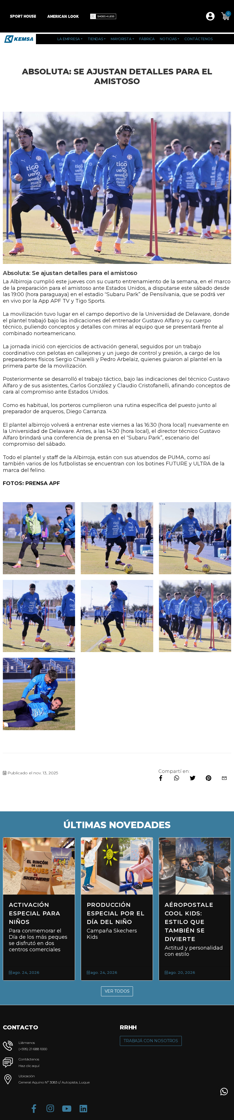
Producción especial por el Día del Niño (50, 913)
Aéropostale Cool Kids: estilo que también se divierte (123, 921)
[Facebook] (34, 1108)
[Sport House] (23, 16)
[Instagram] (50, 1108)
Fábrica (147, 39)
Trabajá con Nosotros (151, 1040)
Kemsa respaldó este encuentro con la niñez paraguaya (205, 921)
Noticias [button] (168, 39)
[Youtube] (67, 1108)
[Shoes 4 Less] (103, 16)
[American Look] (63, 16)
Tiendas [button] (95, 39)
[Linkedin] (83, 1108)
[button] (225, 16)
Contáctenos (198, 39)
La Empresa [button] (68, 39)
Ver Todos (117, 991)
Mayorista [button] (121, 39)
